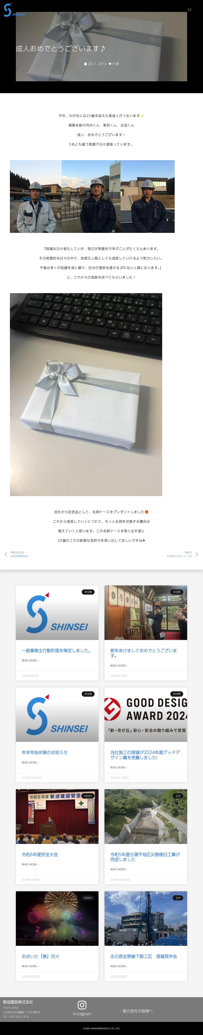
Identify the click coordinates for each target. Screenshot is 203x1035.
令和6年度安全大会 (40, 854)
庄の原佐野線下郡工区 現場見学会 (143, 956)
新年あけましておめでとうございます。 (143, 653)
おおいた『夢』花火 (40, 956)
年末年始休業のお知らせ (45, 752)
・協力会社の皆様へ (136, 1011)
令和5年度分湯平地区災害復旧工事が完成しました (145, 857)
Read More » (30, 660)
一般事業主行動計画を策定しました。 (57, 650)
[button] (189, 9)
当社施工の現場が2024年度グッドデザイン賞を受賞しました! (145, 754)
